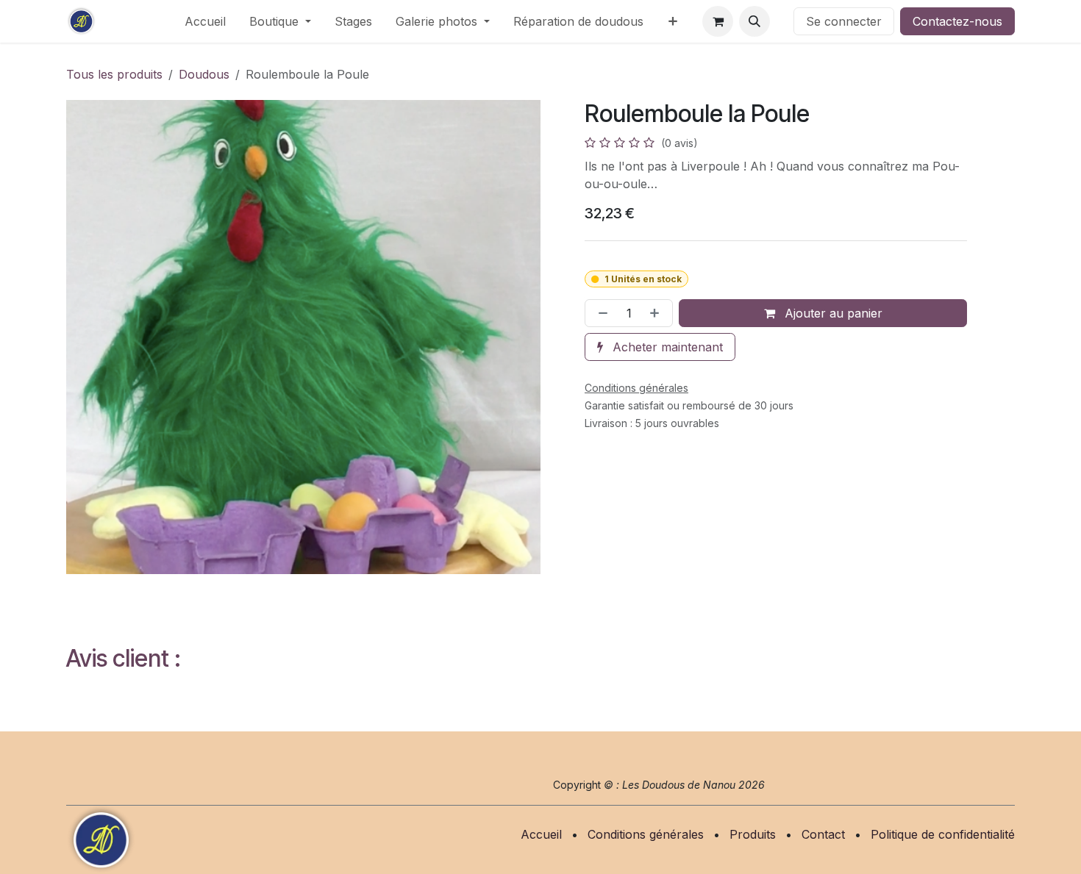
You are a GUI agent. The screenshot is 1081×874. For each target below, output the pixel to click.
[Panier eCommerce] (717, 21)
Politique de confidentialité (943, 834)
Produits (752, 834)
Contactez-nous (957, 21)
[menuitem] (205, 21)
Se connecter (844, 21)
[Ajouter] (657, 313)
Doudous (204, 74)
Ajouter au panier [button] (831, 313)
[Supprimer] (600, 313)
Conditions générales (646, 834)
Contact (823, 834)
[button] (754, 21)
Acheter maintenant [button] (666, 347)
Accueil (541, 834)
